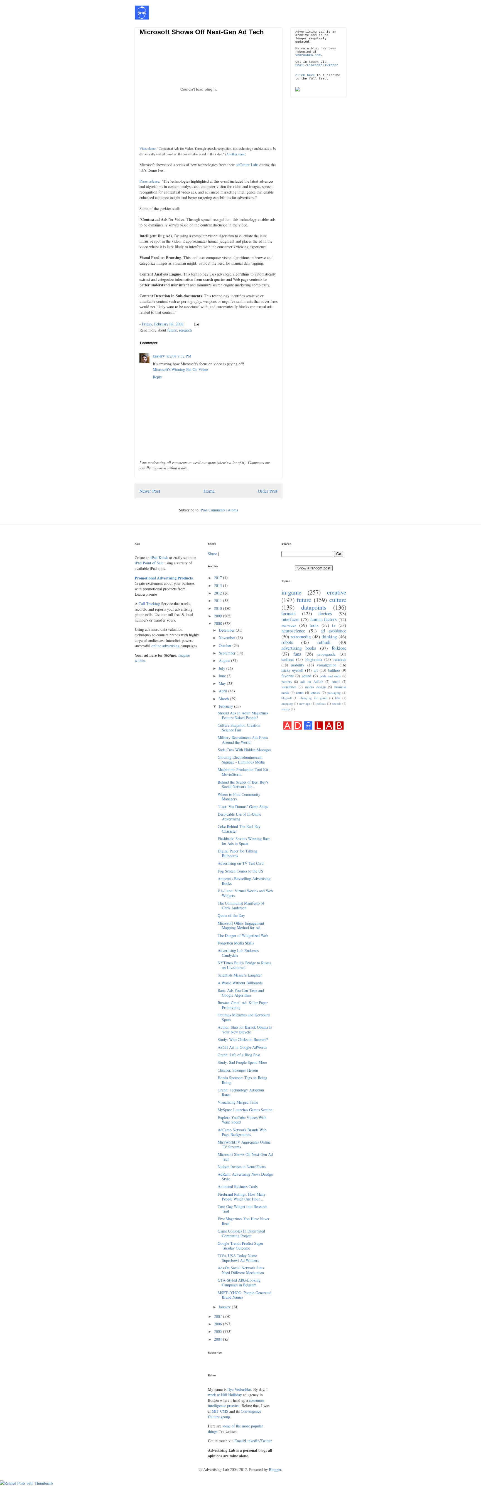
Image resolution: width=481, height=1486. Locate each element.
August (225, 660)
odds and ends (330, 676)
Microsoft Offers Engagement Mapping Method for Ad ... (241, 925)
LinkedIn (315, 65)
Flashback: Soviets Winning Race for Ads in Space (244, 841)
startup (285, 709)
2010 (218, 608)
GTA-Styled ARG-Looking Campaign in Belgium (239, 1282)
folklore (339, 648)
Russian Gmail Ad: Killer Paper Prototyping (243, 1005)
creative (336, 592)
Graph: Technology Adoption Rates (241, 1092)
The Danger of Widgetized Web (243, 935)
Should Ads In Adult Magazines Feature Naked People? (243, 715)
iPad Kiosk (159, 557)
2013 (218, 585)
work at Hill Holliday (225, 1394)
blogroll (286, 698)
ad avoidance (333, 630)
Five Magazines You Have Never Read (243, 1221)
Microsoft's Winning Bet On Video (180, 369)
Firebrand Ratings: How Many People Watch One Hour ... (242, 1197)
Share (212, 553)
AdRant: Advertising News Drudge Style (245, 1176)
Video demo (147, 148)
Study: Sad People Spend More (242, 1062)
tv (334, 625)
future (172, 330)
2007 (218, 1316)
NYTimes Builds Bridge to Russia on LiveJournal (244, 965)
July (222, 668)
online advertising (165, 645)
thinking (329, 636)
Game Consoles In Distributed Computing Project (241, 1233)
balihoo (334, 670)
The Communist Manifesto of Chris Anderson (241, 905)
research (185, 330)
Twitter (331, 65)
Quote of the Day (231, 915)
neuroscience (293, 630)
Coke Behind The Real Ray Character (239, 829)
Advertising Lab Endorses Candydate (238, 953)
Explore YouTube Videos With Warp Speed (242, 1120)
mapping (287, 703)
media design (315, 687)
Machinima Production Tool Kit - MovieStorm (244, 772)
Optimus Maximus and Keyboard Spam (244, 1017)
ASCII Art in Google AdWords (242, 1047)
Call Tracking (149, 603)
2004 (218, 1339)
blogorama (313, 659)
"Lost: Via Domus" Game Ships (243, 806)
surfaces (287, 659)
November (227, 637)
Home (209, 491)
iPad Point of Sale (149, 563)
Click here (305, 75)
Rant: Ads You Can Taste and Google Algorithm (241, 993)
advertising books (298, 648)
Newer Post (149, 491)
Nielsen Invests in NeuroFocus (242, 1166)
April (223, 691)
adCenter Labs (247, 164)
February (226, 706)
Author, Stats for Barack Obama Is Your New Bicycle (245, 1030)
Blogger (275, 1469)
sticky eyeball (292, 670)
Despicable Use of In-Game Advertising (239, 816)
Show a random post (313, 568)
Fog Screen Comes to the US (240, 871)
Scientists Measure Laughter (240, 975)
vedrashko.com (308, 55)
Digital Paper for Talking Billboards (237, 853)
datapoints (314, 607)
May (223, 683)
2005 (218, 1331)
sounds (336, 703)
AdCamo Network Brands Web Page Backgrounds (242, 1132)
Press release (149, 181)
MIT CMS (220, 1411)
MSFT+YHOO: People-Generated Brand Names (244, 1295)
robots (287, 642)
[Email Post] (195, 324)
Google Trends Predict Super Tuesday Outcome (240, 1246)
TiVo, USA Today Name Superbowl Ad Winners (238, 1258)
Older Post (268, 491)
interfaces (290, 619)
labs (337, 698)
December (227, 630)
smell (336, 681)
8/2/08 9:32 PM (178, 356)
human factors (323, 619)
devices (325, 613)
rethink (323, 642)
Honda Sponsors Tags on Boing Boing (242, 1080)
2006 (218, 1323)
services (288, 625)
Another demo (235, 154)
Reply (157, 377)
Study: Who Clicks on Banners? (243, 1039)
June (223, 675)
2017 (218, 577)
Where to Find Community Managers (239, 797)
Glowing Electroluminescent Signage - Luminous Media (241, 760)
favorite (287, 675)
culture (337, 599)
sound (306, 675)
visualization (327, 665)
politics (321, 703)
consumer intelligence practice (236, 1403)
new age (304, 703)
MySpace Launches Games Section (245, 1109)
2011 (218, 600)
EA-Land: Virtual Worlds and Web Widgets (245, 893)
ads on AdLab (311, 681)
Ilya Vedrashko (239, 1389)
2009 (218, 615)
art (316, 670)
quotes (315, 692)
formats (288, 613)
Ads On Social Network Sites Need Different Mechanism (241, 1270)
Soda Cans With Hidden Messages (244, 749)
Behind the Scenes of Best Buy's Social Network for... (243, 784)
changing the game (313, 698)
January (225, 1306)
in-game (291, 592)
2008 (218, 623)
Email (300, 65)
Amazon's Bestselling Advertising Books (244, 881)
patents (286, 681)
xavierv (159, 356)
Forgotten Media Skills (236, 943)
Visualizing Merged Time (238, 1102)
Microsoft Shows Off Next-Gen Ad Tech (201, 32)
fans (297, 654)
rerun (299, 692)
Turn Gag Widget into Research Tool (243, 1209)
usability (297, 665)
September (228, 653)
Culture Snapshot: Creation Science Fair (239, 728)
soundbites (288, 687)
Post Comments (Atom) (219, 510)
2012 (218, 593)
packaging (334, 692)
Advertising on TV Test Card (241, 863)
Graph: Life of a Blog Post (239, 1054)
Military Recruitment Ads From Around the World (243, 740)
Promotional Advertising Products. (164, 578)
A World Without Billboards (240, 982)
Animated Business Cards (237, 1186)
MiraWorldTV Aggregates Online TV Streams (244, 1144)
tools (314, 625)
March (224, 698)
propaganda (326, 654)
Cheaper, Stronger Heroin (238, 1070)
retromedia (301, 636)
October (225, 645)
